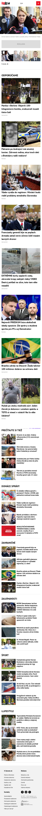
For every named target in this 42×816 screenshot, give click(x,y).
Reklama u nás (25, 775)
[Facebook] (22, 792)
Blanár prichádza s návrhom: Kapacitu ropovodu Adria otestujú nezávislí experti (27, 517)
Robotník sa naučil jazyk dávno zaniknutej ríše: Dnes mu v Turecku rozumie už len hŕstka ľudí (28, 631)
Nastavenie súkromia (9, 780)
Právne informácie (9, 775)
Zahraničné (8, 542)
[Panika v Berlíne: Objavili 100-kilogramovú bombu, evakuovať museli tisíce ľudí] (9, 587)
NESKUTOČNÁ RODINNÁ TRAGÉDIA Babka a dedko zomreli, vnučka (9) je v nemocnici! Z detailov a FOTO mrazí (27, 531)
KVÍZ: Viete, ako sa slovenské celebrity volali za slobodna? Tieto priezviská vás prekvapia (28, 730)
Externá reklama (25, 777)
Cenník (23, 782)
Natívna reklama (25, 787)
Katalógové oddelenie (10, 804)
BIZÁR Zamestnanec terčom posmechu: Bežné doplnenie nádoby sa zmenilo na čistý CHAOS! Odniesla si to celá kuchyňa (27, 607)
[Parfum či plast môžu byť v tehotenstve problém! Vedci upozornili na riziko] (9, 620)
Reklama (23, 771)
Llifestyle (8, 711)
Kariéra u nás (7, 782)
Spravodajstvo (8, 796)
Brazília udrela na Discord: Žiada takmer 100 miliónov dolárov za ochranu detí (28, 573)
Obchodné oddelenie (10, 801)
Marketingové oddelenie (11, 806)
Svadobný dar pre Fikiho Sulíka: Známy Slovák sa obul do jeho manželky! (28, 461)
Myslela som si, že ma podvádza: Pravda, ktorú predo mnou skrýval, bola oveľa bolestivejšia (28, 754)
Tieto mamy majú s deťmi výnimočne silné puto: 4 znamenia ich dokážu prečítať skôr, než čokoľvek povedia (27, 743)
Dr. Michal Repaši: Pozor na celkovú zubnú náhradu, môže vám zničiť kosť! (27, 642)
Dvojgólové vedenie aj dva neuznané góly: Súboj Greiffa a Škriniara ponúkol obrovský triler (28, 698)
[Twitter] (29, 792)
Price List (23, 785)
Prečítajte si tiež (12, 430)
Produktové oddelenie (10, 799)
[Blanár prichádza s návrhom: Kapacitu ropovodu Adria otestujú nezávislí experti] (9, 519)
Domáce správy (11, 486)
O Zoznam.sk (8, 771)
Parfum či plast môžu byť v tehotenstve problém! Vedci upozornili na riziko (27, 618)
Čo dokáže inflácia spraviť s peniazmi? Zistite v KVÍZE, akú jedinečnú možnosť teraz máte (28, 493)
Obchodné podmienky (27, 780)
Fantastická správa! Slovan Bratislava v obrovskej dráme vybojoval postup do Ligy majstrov (27, 663)
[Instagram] (26, 792)
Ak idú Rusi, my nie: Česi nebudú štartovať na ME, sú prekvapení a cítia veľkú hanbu (28, 686)
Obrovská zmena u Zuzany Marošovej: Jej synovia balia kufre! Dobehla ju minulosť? (27, 449)
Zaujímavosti (9, 598)
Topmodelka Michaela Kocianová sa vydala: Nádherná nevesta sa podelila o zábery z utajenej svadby (28, 719)
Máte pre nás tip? (8, 809)
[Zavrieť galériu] (38, 3)
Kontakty (7, 792)
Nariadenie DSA (8, 787)
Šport (5, 655)
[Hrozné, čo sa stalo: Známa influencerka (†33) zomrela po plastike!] (9, 439)
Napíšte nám (7, 785)
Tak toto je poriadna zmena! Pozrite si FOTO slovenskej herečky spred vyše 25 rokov (27, 473)
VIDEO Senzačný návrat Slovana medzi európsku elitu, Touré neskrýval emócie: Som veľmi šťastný (28, 675)
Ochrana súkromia (9, 777)
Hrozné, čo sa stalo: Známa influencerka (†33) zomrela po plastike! (28, 437)
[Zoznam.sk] (24, 802)
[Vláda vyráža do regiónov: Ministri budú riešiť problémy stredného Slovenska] (9, 507)
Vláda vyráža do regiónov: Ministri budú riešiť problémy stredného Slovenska (27, 505)
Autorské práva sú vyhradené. (29, 798)
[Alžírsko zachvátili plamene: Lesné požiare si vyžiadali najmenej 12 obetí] (9, 563)
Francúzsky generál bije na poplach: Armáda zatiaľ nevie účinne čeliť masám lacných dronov (27, 550)
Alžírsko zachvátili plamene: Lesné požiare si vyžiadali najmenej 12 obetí (27, 561)
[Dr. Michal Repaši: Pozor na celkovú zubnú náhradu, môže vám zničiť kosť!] (9, 644)
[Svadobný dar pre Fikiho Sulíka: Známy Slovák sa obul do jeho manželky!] (9, 463)
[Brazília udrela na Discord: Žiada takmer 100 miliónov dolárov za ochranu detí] (9, 575)
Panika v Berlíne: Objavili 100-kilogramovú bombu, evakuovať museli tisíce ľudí (28, 585)
